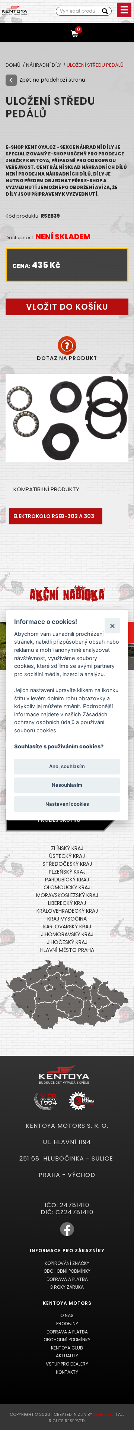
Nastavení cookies (67, 804)
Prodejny (67, 1323)
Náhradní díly (44, 65)
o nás (67, 1315)
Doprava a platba (67, 1279)
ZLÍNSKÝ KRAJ (67, 848)
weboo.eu (104, 1414)
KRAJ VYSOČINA (67, 918)
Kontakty (67, 1372)
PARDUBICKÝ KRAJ (67, 879)
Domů (14, 65)
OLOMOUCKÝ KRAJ (67, 887)
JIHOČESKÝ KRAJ (67, 942)
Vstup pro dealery (67, 1364)
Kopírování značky (67, 1263)
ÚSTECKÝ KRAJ (67, 856)
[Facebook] (67, 1235)
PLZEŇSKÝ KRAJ (67, 871)
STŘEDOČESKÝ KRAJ (67, 864)
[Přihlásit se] (61, 33)
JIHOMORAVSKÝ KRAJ (67, 934)
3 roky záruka (67, 1287)
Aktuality (67, 1355)
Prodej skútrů (59, 820)
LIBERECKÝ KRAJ (67, 903)
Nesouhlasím (67, 785)
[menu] (124, 10)
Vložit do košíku (67, 307)
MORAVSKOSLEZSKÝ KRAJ (67, 895)
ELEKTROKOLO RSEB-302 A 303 (53, 516)
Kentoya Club (67, 1348)
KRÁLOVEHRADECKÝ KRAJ (67, 911)
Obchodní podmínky (67, 1271)
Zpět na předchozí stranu (52, 79)
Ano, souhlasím (67, 767)
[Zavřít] (112, 625)
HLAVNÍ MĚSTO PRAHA (67, 950)
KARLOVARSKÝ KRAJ (67, 926)
